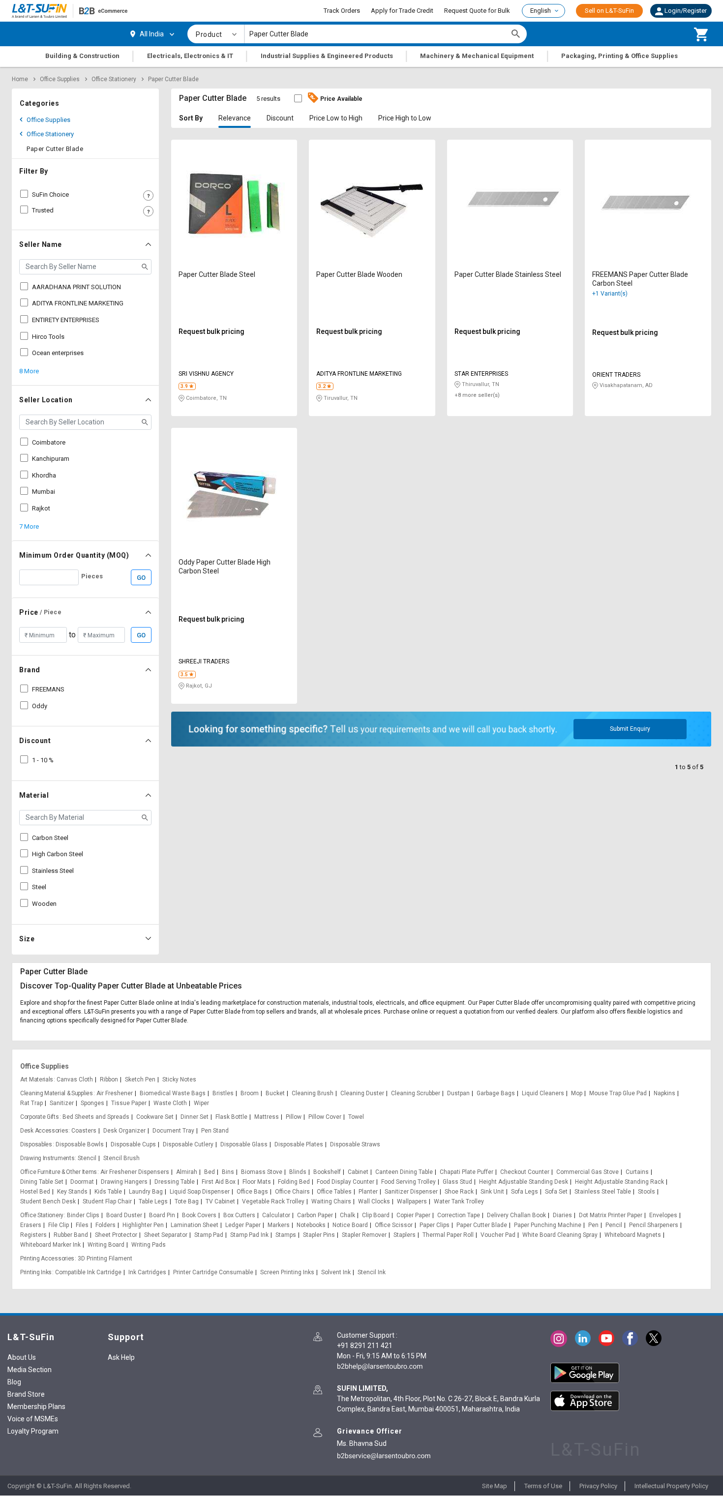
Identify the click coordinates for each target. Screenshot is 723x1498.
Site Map (494, 1486)
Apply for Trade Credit (402, 10)
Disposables (36, 1144)
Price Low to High (335, 118)
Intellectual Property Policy (671, 1486)
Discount (280, 118)
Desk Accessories (44, 1130)
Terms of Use (543, 1486)
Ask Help (121, 1357)
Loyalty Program (33, 1431)
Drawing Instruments (47, 1158)
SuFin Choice (50, 194)
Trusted (43, 210)
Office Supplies (60, 79)
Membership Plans (36, 1406)
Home (20, 79)
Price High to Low (404, 118)
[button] (681, 11)
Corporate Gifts (39, 1116)
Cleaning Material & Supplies (56, 1093)
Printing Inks (36, 1272)
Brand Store (26, 1394)
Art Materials (36, 1079)
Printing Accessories (47, 1258)
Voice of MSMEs (32, 1419)
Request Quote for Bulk (477, 10)
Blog (14, 1382)
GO (141, 577)
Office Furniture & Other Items (58, 1171)
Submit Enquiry (630, 728)
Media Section (29, 1370)
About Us (21, 1357)
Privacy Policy (598, 1486)
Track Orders (342, 10)
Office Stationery (113, 79)
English (540, 10)
